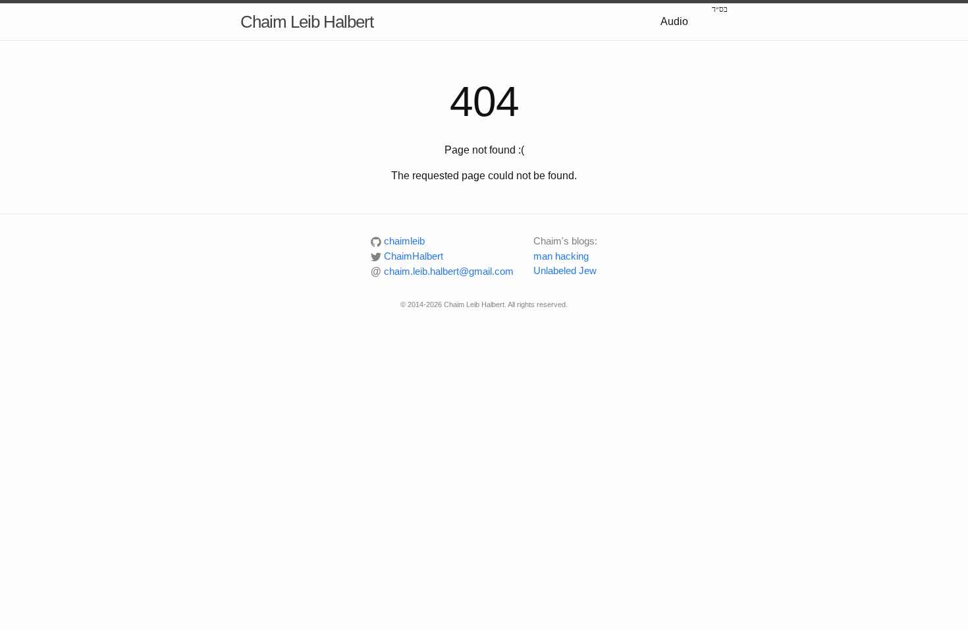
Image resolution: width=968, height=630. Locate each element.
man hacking (561, 256)
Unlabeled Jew (565, 270)
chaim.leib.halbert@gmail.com (442, 271)
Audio (674, 21)
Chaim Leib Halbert (306, 22)
